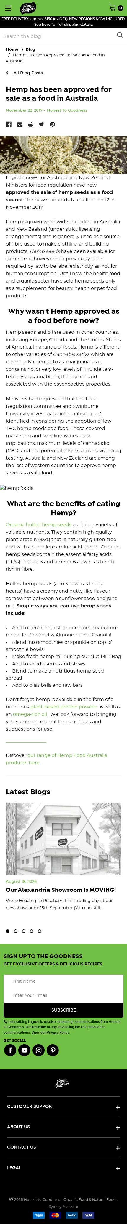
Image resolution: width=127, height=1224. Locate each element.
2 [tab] (15, 931)
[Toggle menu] (8, 8)
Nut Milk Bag (105, 656)
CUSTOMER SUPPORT (30, 1106)
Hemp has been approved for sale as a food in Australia (58, 94)
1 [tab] (7, 931)
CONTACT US (21, 1147)
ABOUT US (18, 1127)
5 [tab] (39, 931)
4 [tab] (31, 931)
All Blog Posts (27, 73)
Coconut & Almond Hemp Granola (69, 635)
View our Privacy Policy (50, 1032)
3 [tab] (23, 931)
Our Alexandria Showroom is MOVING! (61, 890)
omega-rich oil (30, 714)
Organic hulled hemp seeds (38, 524)
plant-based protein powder (63, 707)
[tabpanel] (63, 862)
